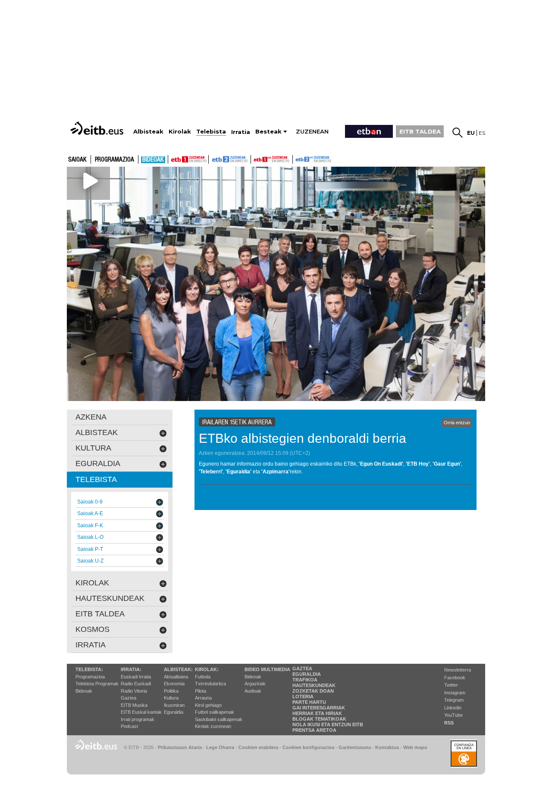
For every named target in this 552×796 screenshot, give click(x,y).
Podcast (129, 726)
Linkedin (452, 707)
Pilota (200, 690)
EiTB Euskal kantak (141, 712)
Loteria (303, 696)
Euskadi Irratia (136, 676)
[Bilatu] (457, 132)
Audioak (253, 690)
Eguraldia (173, 712)
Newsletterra (457, 669)
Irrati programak (137, 719)
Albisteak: (178, 669)
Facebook (454, 677)
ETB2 (230, 159)
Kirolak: (207, 669)
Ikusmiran (174, 705)
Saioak (77, 159)
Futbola (202, 676)
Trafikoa (304, 679)
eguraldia (97, 463)
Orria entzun (457, 422)
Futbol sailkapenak (214, 712)
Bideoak (153, 159)
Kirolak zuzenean (213, 726)
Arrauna (203, 697)
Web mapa (415, 747)
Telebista (96, 479)
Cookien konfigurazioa (308, 747)
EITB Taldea (100, 613)
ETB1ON (255, 158)
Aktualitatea (176, 676)
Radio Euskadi (136, 683)
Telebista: (89, 669)
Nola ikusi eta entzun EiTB (327, 724)
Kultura (171, 697)
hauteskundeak (109, 598)
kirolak (92, 582)
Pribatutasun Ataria (180, 747)
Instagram (454, 692)
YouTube (453, 715)
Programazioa (114, 159)
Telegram (454, 700)
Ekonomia (174, 683)
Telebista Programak (97, 683)
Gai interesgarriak (318, 707)
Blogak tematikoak (319, 718)
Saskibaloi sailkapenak (218, 719)
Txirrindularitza (210, 683)
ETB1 (188, 159)
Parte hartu (309, 702)
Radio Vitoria (134, 690)
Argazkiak (255, 683)
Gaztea (128, 697)
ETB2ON (296, 158)
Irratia (90, 645)
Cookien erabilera (258, 747)
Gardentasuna (355, 747)
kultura (93, 448)
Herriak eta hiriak (317, 713)
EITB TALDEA (420, 131)
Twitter (451, 684)
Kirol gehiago (208, 705)
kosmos (92, 629)
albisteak (96, 432)
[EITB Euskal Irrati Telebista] (98, 128)
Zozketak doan (313, 690)
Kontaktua (387, 747)
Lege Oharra (220, 747)
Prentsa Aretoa (314, 730)
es (482, 133)
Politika (171, 690)
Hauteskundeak (314, 685)
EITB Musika (134, 705)
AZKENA (91, 417)
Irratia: (131, 669)
